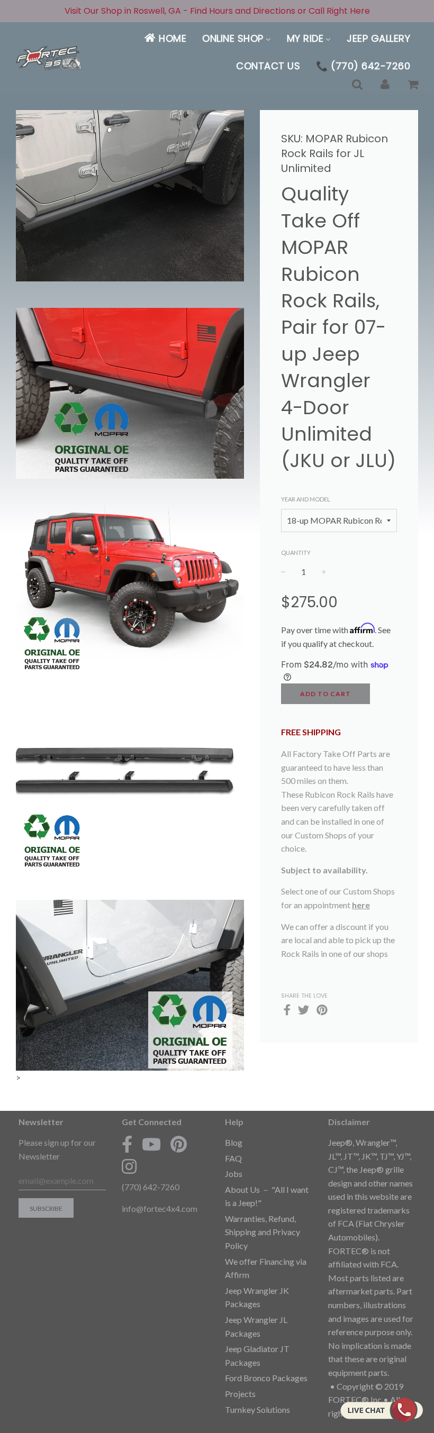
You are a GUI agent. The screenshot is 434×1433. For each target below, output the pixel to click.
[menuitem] (165, 38)
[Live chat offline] (381, 1409)
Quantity (296, 552)
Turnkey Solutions (257, 1409)
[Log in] (385, 85)
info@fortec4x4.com (159, 1208)
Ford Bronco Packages (266, 1378)
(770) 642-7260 (150, 1187)
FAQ (233, 1158)
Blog (233, 1142)
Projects (240, 1394)
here (361, 905)
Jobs (233, 1174)
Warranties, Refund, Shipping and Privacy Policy (262, 1232)
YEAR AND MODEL (305, 499)
